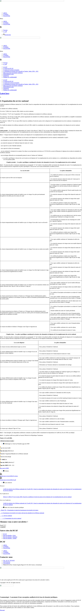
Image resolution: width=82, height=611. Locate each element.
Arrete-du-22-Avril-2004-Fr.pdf (8, 480)
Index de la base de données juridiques (13, 72)
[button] (41, 18)
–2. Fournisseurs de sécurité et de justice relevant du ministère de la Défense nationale (22, 513)
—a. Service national (6, 515)
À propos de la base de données (11, 70)
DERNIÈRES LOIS (8, 74)
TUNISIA (5, 14)
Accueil (5, 67)
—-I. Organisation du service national (10, 518)
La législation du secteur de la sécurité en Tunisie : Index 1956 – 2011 (20, 71)
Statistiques (6, 75)
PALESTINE (6, 16)
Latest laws (4, 93)
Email (1, 525)
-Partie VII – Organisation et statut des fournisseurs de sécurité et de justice (19, 510)
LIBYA (5, 13)
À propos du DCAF (8, 68)
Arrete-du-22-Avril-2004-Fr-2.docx (9, 476)
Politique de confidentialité (10, 77)
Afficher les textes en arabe (7, 441)
